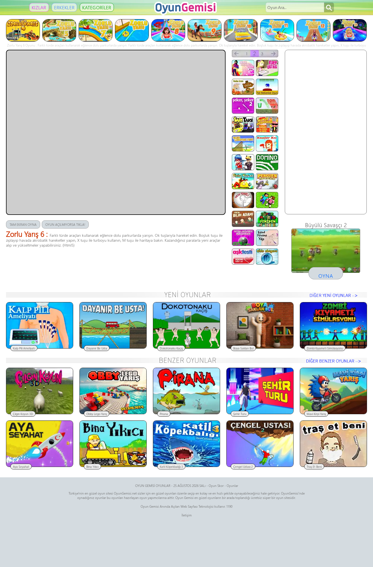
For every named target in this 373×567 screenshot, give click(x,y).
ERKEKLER (64, 7)
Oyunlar (232, 485)
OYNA (325, 275)
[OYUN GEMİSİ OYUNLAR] (187, 13)
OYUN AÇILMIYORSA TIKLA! (65, 224)
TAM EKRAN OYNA (23, 224)
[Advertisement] (325, 132)
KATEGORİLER (96, 7)
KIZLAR (39, 7)
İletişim (187, 515)
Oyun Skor (216, 485)
